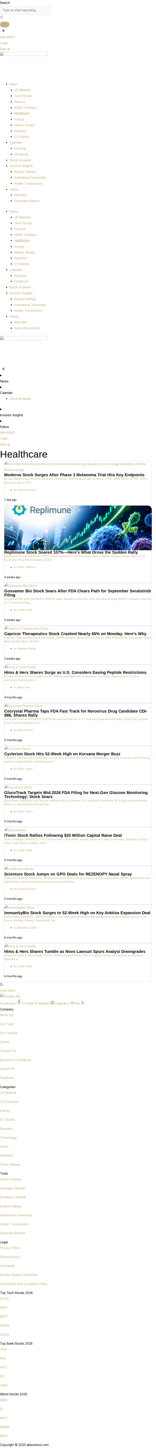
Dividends (21, 154)
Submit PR (7, 1069)
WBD (4, 1436)
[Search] (4, 24)
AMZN (4, 1325)
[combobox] (25, 10)
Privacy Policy (10, 1248)
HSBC (4, 1385)
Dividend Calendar (13, 1197)
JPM (3, 1349)
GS (2, 1376)
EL (2, 1409)
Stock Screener (20, 160)
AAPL (4, 1308)
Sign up (5, 49)
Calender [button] (16, 142)
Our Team (7, 1024)
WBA (3, 1400)
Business (20, 131)
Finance (19, 102)
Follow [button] (14, 189)
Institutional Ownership (30, 178)
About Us (6, 1015)
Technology (8, 1138)
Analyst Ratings (25, 172)
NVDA (4, 1299)
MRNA (4, 1427)
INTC (4, 1418)
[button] (7, 990)
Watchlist (20, 195)
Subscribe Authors (27, 201)
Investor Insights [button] (21, 166)
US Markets (22, 90)
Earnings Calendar (12, 1188)
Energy (19, 119)
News (4, 1146)
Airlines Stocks (24, 125)
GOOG (4, 1335)
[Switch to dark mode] (3, 30)
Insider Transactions (28, 183)
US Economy (9, 1102)
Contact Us (8, 1051)
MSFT (4, 1317)
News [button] (14, 84)
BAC (3, 1358)
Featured (6, 1155)
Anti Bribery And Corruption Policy (24, 1284)
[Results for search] (78, 18)
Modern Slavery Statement (19, 1275)
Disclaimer (7, 1266)
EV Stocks (21, 137)
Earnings (20, 148)
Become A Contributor (15, 1060)
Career (5, 1042)
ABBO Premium (25, 108)
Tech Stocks (23, 96)
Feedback (7, 1078)
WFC (3, 1367)
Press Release (10, 1165)
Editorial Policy (10, 1257)
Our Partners (9, 1033)
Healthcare (21, 113)
